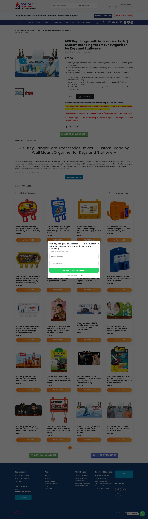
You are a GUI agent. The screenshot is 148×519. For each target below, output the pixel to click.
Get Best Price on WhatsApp (74, 270)
